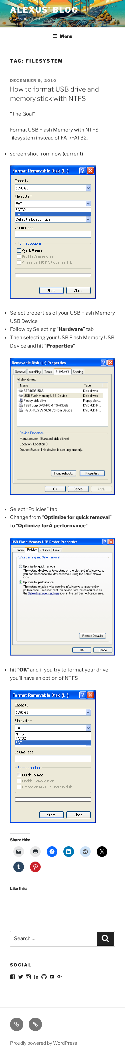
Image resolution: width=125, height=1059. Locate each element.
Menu (66, 36)
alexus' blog (44, 10)
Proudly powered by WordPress (43, 1043)
